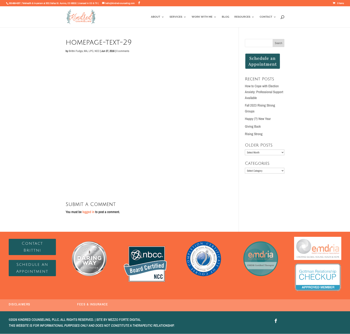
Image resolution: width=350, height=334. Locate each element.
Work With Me (202, 16)
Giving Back (253, 126)
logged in (88, 211)
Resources (242, 16)
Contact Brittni (32, 247)
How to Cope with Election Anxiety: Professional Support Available (264, 92)
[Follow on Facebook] (276, 321)
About (155, 16)
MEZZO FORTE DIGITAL (124, 319)
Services (176, 16)
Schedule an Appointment (32, 268)
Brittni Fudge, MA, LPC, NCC (84, 51)
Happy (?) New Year (258, 118)
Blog (225, 16)
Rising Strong (253, 133)
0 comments (122, 51)
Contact (266, 16)
